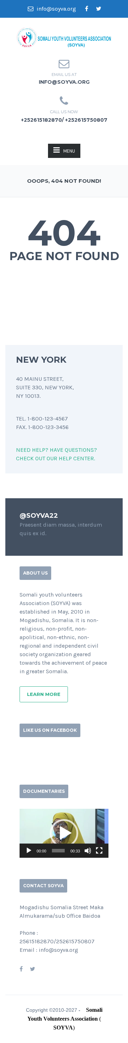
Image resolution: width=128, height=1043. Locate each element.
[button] (64, 833)
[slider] (58, 850)
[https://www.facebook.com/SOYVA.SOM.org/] (21, 969)
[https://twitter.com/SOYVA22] (32, 969)
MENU (69, 151)
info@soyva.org (55, 8)
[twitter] (98, 9)
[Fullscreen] (99, 850)
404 (64, 232)
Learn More (43, 694)
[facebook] (86, 9)
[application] (64, 833)
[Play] (28, 850)
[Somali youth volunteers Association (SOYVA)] (64, 36)
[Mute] (87, 850)
